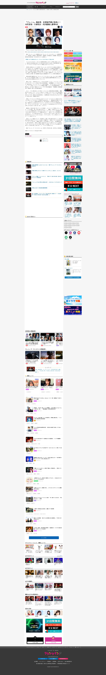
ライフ (66, 647)
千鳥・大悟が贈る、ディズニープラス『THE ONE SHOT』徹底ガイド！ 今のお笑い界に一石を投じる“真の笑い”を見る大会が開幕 (47, 371)
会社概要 (36, 661)
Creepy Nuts (28, 443)
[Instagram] (70, 232)
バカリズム (28, 423)
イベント (38, 647)
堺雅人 (31, 523)
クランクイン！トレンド (30, 647)
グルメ (43, 647)
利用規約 (49, 661)
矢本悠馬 (32, 423)
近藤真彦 (30, 463)
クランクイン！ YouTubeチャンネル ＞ (75, 172)
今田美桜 (66, 223)
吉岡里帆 (78, 225)
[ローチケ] (76, 2)
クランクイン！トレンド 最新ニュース (35, 543)
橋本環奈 (70, 225)
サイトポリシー (42, 661)
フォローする (35, 642)
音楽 (39, 443)
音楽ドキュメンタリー (34, 443)
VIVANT (28, 413)
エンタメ (77, 58)
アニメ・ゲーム (77, 55)
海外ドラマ (33, 503)
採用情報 (54, 661)
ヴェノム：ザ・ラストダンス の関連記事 (35, 349)
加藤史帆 (36, 423)
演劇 (33, 463)
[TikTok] (70, 237)
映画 (68, 53)
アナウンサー (28, 403)
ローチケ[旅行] (52, 658)
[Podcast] (66, 237)
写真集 (74, 223)
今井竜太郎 (34, 493)
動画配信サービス (77, 60)
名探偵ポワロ (28, 503)
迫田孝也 (31, 413)
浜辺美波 (70, 223)
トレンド (68, 60)
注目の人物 (28, 608)
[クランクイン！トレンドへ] (70, 3)
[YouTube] (79, 232)
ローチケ (42, 658)
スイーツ (53, 647)
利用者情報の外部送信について (63, 663)
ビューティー (60, 647)
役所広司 (35, 523)
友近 (27, 463)
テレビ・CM (35, 533)
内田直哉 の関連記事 (30, 331)
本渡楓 (38, 483)
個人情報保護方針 (68, 661)
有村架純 (66, 225)
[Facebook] (74, 232)
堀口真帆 (39, 493)
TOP (26, 9)
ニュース (30, 9)
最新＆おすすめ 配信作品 (31, 594)
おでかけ (48, 647)
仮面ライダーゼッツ (29, 493)
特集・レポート (77, 647)
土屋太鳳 (66, 227)
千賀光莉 (34, 483)
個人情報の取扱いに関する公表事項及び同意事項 (46, 663)
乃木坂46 (77, 223)
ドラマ (35, 413)
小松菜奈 (74, 225)
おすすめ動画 (29, 581)
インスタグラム (33, 403)
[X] (66, 232)
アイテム (70, 647)
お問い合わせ (60, 661)
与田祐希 (70, 227)
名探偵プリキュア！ (29, 483)
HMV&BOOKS (62, 658)
